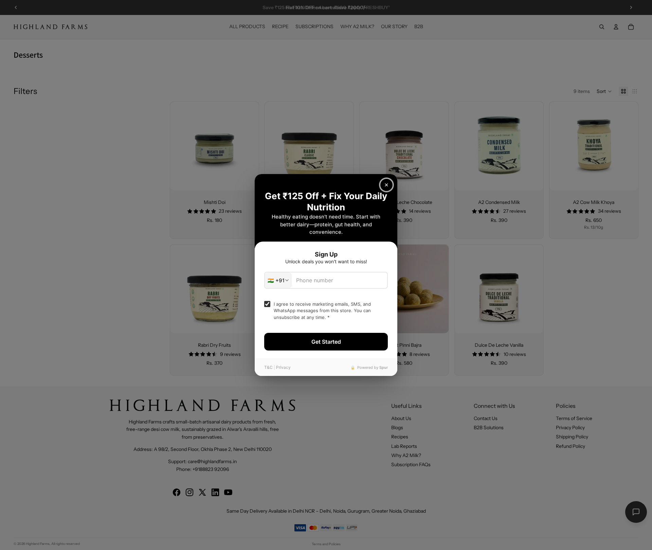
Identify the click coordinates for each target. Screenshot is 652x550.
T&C (268, 367)
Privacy (283, 367)
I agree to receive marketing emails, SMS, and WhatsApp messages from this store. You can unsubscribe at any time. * (322, 310)
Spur (383, 367)
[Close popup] (386, 185)
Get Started (326, 341)
